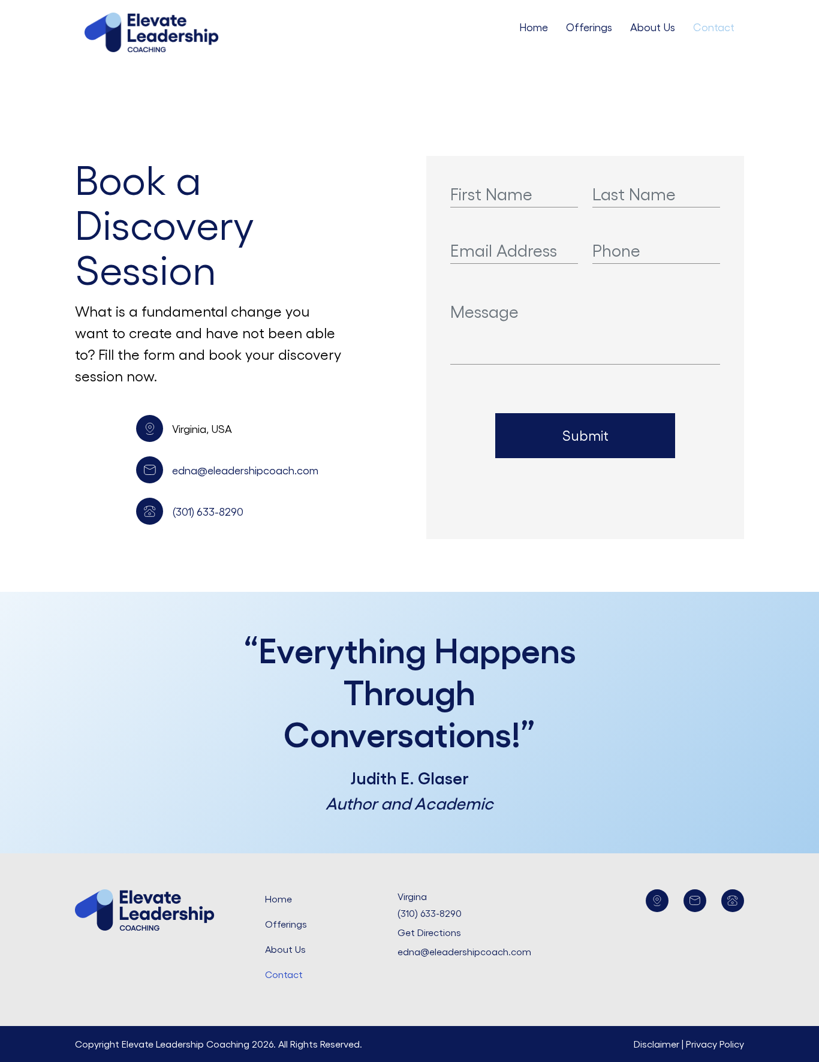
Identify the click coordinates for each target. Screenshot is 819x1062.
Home (533, 26)
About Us (652, 26)
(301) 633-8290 (207, 511)
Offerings (589, 26)
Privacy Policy (715, 1043)
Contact (713, 26)
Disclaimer (658, 1043)
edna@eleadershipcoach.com (245, 470)
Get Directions (429, 932)
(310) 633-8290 (430, 913)
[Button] (657, 900)
